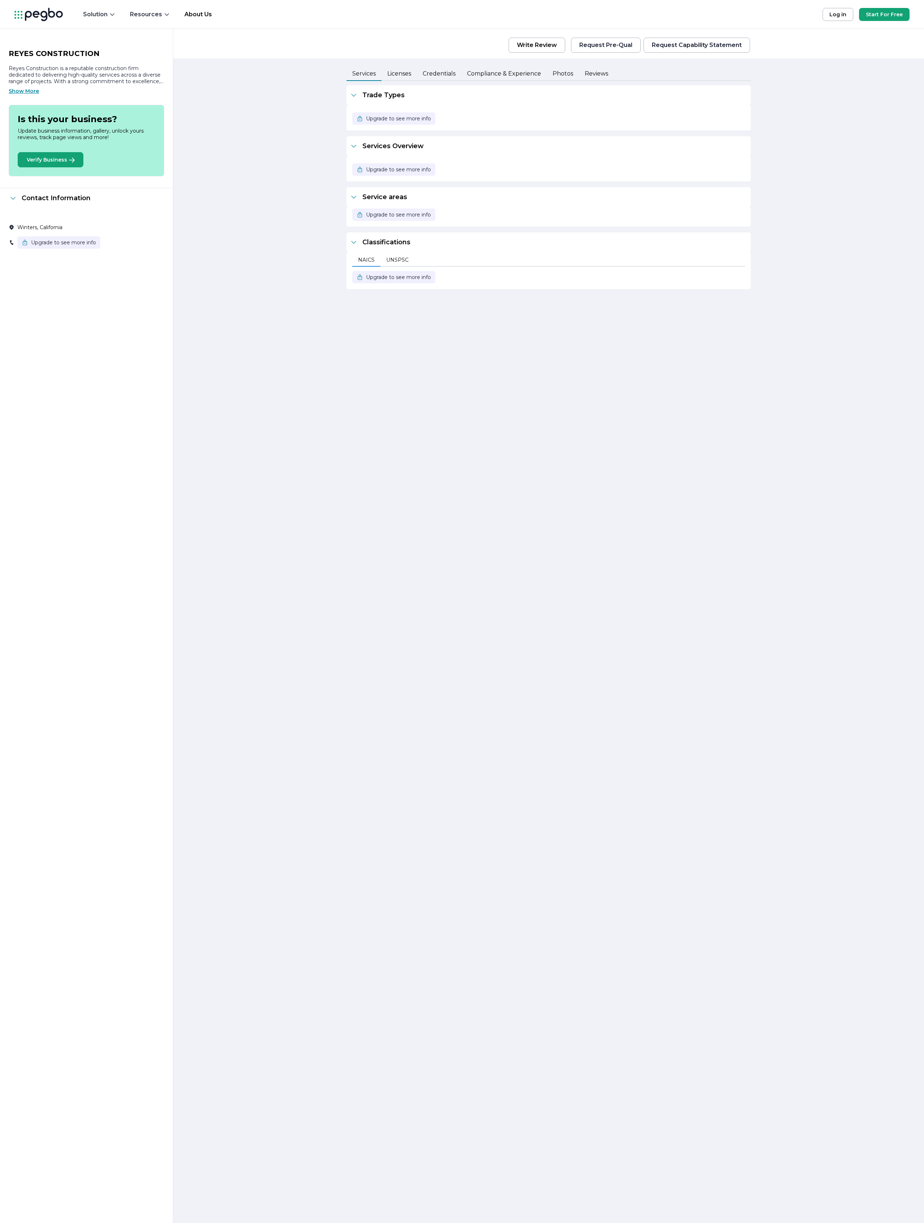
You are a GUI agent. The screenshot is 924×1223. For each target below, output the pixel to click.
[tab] (364, 74)
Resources (146, 14)
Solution (95, 14)
